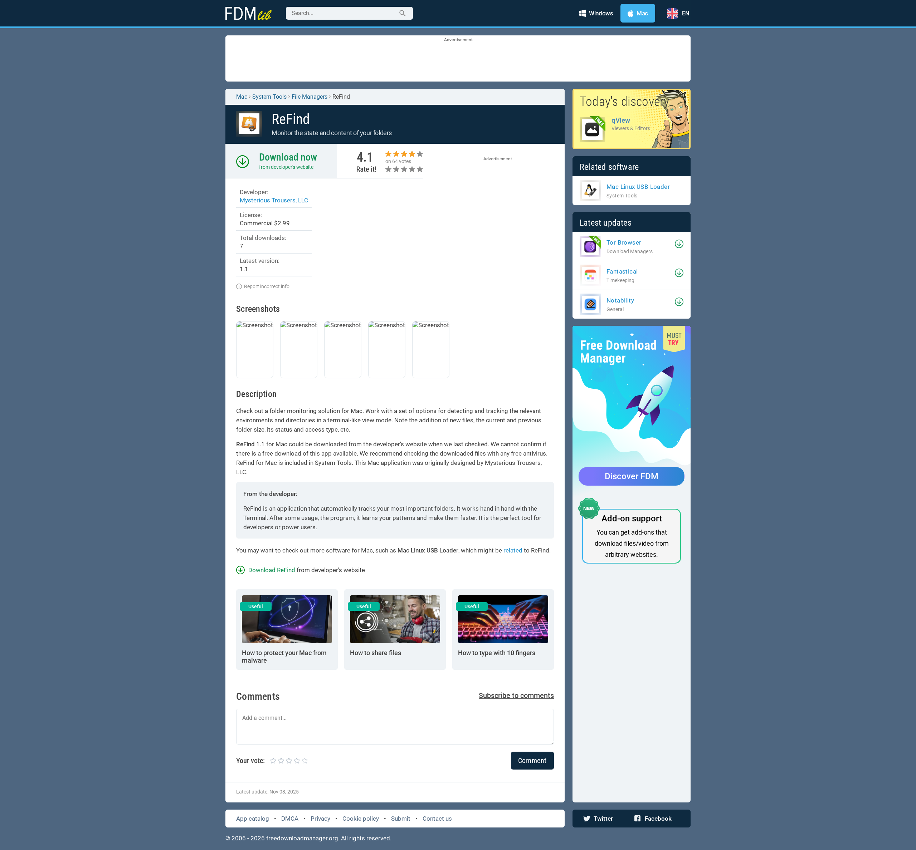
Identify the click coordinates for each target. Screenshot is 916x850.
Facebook (658, 818)
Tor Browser (623, 242)
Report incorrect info (266, 286)
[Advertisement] (458, 59)
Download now (288, 157)
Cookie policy (360, 818)
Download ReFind (271, 570)
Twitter (603, 818)
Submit (400, 818)
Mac (241, 96)
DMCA (289, 818)
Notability (620, 300)
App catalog (252, 818)
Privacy (320, 818)
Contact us (437, 818)
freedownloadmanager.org (302, 838)
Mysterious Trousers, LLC (274, 200)
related (512, 550)
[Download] (679, 244)
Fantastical (622, 271)
